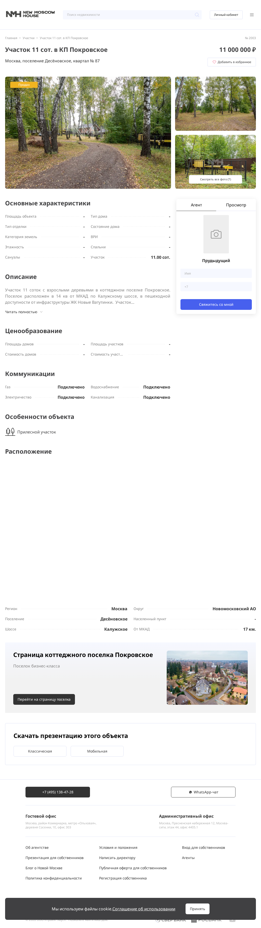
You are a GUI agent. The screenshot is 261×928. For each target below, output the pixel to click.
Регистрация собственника (123, 878)
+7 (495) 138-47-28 (57, 792)
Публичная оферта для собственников (133, 867)
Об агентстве (37, 847)
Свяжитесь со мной (216, 304)
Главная (11, 38)
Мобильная (97, 751)
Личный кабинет (226, 15)
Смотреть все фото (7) (215, 179)
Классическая (40, 751)
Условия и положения (118, 847)
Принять (197, 908)
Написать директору (117, 857)
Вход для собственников (203, 847)
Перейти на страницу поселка (44, 699)
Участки (28, 38)
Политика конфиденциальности (53, 878)
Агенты (188, 857)
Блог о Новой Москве (43, 867)
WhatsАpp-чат (206, 792)
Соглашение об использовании (143, 909)
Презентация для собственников (54, 857)
